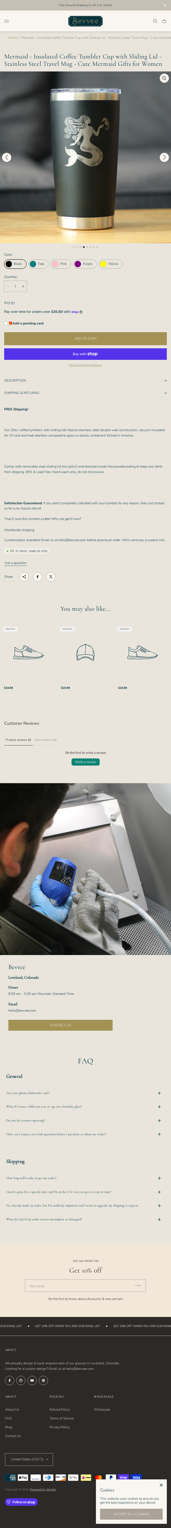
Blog (8, 1427)
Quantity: (11, 277)
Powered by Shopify (43, 1490)
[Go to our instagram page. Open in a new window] (20, 1380)
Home (12, 37)
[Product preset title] (28, 652)
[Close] (161, 1485)
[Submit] (139, 1285)
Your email (37, 1286)
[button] (74, 247)
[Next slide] (164, 157)
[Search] (155, 21)
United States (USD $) (27, 1459)
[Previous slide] (6, 157)
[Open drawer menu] (6, 21)
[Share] (24, 576)
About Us (12, 1409)
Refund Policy (59, 1409)
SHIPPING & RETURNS (21, 393)
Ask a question (15, 563)
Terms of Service (61, 1418)
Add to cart (85, 338)
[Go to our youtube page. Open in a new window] (32, 1380)
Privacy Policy (59, 1427)
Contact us (60, 1025)
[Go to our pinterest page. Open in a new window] (43, 1380)
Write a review (85, 762)
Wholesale (102, 1409)
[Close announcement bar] (164, 5)
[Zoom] (164, 78)
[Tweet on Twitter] (50, 576)
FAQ (8, 1418)
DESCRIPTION (15, 380)
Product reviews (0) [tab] (18, 740)
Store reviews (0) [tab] (45, 740)
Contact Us (13, 1436)
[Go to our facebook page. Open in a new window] (9, 1380)
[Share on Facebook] (37, 576)
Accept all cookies (131, 1514)
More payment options (85, 365)
